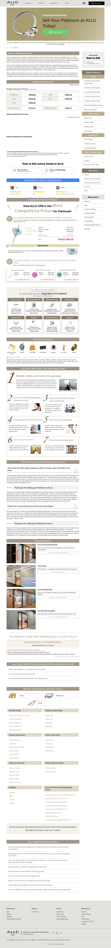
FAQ (85, 205)
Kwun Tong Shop (61, 916)
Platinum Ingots (51, 768)
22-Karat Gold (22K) (15, 719)
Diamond (12, 792)
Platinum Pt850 (14, 779)
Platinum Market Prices (53, 813)
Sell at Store (35, 912)
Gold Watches (50, 747)
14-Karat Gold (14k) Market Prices (56, 805)
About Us (87, 201)
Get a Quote (98, 3)
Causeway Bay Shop (62, 919)
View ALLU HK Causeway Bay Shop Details (58, 552)
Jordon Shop (59, 912)
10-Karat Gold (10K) (15, 730)
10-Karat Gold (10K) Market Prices (56, 809)
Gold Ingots (49, 740)
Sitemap (87, 229)
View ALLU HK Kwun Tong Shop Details (58, 617)
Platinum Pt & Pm (15, 782)
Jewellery (9, 916)
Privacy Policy (85, 919)
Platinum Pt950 (14, 771)
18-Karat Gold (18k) (92, 92)
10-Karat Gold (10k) (92, 101)
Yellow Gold (49, 715)
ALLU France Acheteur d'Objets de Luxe (44, 939)
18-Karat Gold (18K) (15, 723)
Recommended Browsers (92, 225)
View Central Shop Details (58, 572)
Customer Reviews (90, 209)
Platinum (88, 118)
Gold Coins (49, 743)
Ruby (10, 796)
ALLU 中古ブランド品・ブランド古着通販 (26, 939)
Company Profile (89, 213)
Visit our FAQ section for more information (67, 656)
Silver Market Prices (52, 816)
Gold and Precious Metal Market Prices (58, 820)
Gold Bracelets (14, 754)
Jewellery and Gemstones (92, 183)
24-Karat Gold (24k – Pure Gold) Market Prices (60, 795)
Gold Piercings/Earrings (16, 747)
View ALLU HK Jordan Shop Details (58, 597)
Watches (87, 187)
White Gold (49, 719)
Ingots (87, 160)
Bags (86, 190)
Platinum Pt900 (14, 775)
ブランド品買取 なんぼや (12, 939)
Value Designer (89, 217)
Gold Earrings (89, 143)
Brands (86, 175)
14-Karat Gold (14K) (15, 726)
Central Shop (60, 914)
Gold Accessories (14, 740)
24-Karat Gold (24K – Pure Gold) (19, 715)
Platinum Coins (50, 771)
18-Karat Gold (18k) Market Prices (56, 802)
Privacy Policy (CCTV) (87, 921)
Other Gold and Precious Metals (91, 164)
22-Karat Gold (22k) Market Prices (56, 798)
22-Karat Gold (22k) (92, 88)
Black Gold (49, 726)
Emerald (11, 799)
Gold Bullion (49, 751)
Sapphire (12, 803)
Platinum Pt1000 (14, 768)
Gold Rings (12, 743)
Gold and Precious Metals (92, 179)
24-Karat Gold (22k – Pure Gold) (92, 82)
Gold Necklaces (14, 751)
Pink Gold (49, 723)
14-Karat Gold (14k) (92, 96)
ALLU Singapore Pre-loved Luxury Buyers (61, 939)
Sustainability (88, 221)
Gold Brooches (14, 758)
